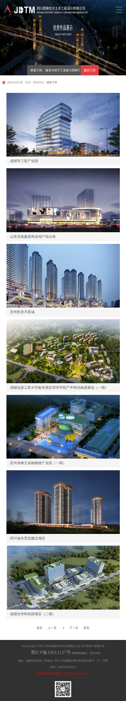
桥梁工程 (36, 70)
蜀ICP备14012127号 (51, 652)
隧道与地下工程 (54, 72)
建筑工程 (90, 70)
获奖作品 (38, 82)
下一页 (73, 627)
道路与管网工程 (72, 72)
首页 (28, 82)
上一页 (52, 627)
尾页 (86, 627)
